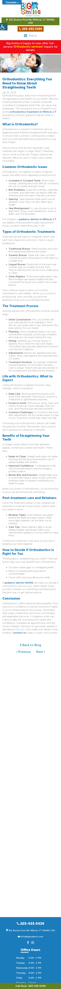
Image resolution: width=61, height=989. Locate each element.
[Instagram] (32, 942)
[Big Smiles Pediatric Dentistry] (30, 9)
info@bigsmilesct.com (31, 936)
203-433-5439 (31, 923)
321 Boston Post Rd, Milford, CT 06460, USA (31, 21)
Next (40, 652)
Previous (24, 652)
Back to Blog (31, 645)
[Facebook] (28, 942)
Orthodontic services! (28, 46)
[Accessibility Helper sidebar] (4, 26)
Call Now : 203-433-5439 (30, 985)
